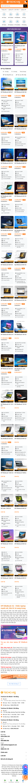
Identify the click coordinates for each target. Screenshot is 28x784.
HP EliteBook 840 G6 (20, 129)
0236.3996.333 (15, 705)
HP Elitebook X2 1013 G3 (7, 405)
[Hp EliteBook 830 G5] (7, 430)
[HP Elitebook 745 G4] (20, 326)
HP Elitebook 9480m (20, 473)
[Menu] (2, 2)
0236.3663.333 (15, 717)
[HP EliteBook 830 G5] (7, 292)
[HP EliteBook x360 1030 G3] (20, 360)
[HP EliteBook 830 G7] (7, 120)
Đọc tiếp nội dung (13, 683)
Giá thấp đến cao (9, 74)
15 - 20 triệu (14, 71)
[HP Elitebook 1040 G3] (7, 464)
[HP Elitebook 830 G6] (20, 292)
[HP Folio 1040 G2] (7, 500)
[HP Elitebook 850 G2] (20, 535)
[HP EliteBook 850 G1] (20, 570)
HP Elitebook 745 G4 (20, 334)
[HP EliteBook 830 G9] (7, 155)
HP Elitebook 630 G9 (20, 196)
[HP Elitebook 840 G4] (7, 256)
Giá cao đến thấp (22, 74)
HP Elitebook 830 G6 (20, 300)
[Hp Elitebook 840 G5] (20, 256)
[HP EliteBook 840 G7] (7, 84)
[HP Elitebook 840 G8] (7, 38)
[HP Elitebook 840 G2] (20, 500)
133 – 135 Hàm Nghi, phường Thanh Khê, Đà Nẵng (13, 700)
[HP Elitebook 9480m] (20, 464)
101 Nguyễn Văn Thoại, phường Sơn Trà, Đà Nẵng (13, 724)
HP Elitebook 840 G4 (7, 264)
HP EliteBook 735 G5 (20, 404)
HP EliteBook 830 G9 (7, 163)
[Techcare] (13, 2)
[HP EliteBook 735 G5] (20, 396)
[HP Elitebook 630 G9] (20, 188)
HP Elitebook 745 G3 (7, 544)
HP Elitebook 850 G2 (20, 544)
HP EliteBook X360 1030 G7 (19, 231)
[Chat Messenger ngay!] (25, 767)
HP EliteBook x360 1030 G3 (19, 369)
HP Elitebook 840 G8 (7, 45)
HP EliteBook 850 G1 (20, 578)
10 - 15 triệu (6, 71)
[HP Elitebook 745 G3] (7, 535)
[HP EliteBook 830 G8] (7, 222)
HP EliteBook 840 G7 (7, 92)
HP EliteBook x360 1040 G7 (6, 196)
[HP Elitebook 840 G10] (21, 38)
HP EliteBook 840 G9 (20, 163)
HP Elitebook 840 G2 (20, 508)
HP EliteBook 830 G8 (7, 230)
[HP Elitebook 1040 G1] (7, 570)
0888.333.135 (5, 749)
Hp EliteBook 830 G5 (7, 438)
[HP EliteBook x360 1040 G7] (7, 188)
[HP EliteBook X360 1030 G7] (20, 222)
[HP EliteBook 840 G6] (20, 120)
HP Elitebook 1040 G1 (7, 578)
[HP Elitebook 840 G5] (7, 360)
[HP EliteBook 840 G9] (20, 155)
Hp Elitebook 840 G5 (20, 264)
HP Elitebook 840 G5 (7, 368)
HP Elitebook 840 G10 (20, 46)
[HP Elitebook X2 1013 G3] (7, 396)
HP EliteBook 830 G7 (7, 129)
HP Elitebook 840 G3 (20, 438)
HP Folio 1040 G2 (6, 508)
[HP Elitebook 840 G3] (20, 430)
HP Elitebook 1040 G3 (7, 473)
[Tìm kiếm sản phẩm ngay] (25, 5)
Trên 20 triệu (23, 71)
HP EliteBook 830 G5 (7, 300)
